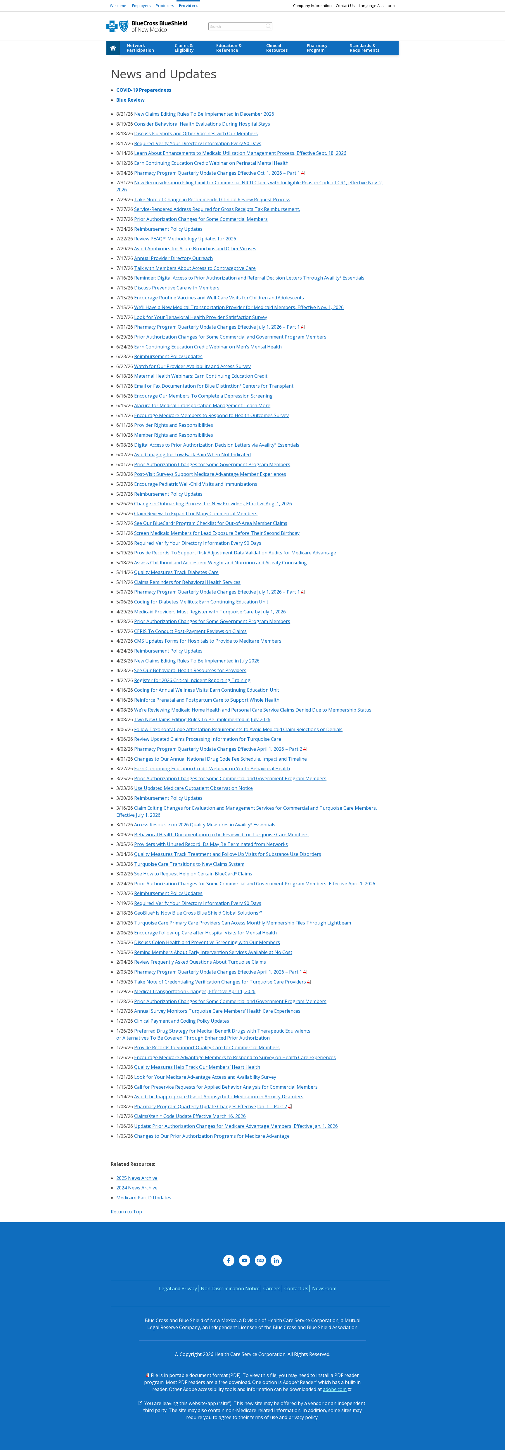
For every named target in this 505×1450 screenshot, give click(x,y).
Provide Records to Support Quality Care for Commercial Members (207, 1047)
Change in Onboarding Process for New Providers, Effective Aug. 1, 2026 (213, 503)
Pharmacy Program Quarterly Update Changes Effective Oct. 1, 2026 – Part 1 (217, 173)
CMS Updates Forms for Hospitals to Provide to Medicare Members (207, 641)
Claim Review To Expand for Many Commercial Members (195, 513)
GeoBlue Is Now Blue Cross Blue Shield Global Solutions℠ (198, 913)
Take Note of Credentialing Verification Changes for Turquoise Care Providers (220, 982)
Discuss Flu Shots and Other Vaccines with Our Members (196, 133)
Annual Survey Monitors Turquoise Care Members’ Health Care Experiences (217, 1011)
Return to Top (126, 1211)
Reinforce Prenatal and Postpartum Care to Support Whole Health (206, 700)
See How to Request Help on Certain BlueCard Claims (193, 873)
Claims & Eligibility (184, 48)
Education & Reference (229, 48)
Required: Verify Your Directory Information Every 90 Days (197, 143)
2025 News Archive (137, 1178)
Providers (188, 5)
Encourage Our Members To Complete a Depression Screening (203, 396)
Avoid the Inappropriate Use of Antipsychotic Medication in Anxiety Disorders (218, 1096)
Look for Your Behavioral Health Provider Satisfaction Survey (200, 317)
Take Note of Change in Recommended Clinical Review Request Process (212, 199)
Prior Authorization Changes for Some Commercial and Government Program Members (230, 337)
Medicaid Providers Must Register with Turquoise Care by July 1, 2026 (210, 611)
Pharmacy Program (317, 48)
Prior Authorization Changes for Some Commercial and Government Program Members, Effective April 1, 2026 (254, 883)
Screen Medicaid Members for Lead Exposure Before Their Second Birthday (217, 533)
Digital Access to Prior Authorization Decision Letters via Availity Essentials (216, 445)
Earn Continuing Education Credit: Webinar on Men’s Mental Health (208, 347)
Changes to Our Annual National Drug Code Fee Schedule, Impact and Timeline (220, 759)
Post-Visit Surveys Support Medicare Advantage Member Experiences (210, 474)
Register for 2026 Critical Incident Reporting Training (192, 680)
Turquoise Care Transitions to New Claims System (189, 864)
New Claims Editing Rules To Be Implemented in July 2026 (197, 661)
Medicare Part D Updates (143, 1197)
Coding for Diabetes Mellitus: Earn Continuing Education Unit (201, 602)
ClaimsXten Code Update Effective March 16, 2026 (190, 1116)
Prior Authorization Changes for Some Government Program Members (212, 464)
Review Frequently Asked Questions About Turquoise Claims (200, 962)
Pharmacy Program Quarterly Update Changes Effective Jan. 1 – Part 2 (210, 1106)
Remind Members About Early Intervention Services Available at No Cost (213, 952)
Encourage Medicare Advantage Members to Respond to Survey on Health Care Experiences (235, 1057)
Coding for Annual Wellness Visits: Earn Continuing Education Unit (206, 690)
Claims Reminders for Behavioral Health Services (187, 582)
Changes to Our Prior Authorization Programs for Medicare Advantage (212, 1136)
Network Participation (140, 48)
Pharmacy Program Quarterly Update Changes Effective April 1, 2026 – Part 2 (218, 749)
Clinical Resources (277, 48)
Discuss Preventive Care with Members (176, 288)
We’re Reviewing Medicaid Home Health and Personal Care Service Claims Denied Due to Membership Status (252, 710)
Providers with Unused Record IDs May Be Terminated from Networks (211, 844)
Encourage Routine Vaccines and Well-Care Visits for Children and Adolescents (219, 297)
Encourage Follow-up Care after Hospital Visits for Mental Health (205, 932)
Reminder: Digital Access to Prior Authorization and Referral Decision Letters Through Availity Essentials (249, 278)
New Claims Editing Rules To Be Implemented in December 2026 (204, 114)
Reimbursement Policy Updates (168, 229)
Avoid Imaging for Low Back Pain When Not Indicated (192, 454)
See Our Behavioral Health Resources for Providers (190, 670)
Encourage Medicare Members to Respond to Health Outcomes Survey (211, 415)
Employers (141, 5)
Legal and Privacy (178, 1288)
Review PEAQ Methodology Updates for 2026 (185, 238)
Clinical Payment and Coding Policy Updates (181, 1021)
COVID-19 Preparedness (143, 90)
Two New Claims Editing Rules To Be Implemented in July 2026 (202, 719)
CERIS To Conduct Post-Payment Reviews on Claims (190, 631)
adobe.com (335, 1389)
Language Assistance (378, 5)
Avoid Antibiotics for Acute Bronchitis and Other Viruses (195, 248)
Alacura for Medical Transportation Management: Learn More (202, 405)
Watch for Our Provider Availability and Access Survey (192, 366)
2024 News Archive (137, 1187)
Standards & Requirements (364, 48)
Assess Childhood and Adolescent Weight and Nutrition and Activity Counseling (220, 562)
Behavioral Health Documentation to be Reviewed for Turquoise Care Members (221, 834)
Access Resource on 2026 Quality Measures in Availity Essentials (204, 824)
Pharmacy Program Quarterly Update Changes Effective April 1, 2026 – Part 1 (218, 972)
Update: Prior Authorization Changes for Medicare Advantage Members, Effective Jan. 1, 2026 (236, 1126)
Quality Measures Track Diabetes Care (176, 572)
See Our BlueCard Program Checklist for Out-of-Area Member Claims (210, 523)
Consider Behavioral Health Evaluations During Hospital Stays (202, 124)
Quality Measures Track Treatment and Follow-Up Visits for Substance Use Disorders (227, 854)
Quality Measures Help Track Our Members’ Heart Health (197, 1067)
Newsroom (324, 1288)
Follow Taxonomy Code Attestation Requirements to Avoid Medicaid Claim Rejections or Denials (238, 729)
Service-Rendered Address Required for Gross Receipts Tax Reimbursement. (217, 209)
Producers (165, 5)
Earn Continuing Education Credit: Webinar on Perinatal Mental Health (211, 163)
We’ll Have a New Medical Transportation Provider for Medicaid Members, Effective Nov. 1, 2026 (239, 307)
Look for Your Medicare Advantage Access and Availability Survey (205, 1077)
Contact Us (345, 5)
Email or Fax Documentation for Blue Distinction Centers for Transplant (213, 386)
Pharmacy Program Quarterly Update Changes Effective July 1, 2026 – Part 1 (217, 327)
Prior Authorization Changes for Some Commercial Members (201, 219)
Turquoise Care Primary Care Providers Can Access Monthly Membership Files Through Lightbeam (242, 923)
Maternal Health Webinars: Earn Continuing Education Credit (200, 376)
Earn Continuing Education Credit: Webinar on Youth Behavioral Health (212, 768)
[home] (113, 48)
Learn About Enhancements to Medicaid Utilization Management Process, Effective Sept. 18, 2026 (240, 153)
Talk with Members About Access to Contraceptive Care (195, 268)
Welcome (118, 5)
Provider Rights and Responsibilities (173, 425)
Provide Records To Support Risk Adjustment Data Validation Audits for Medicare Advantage (235, 552)
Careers (272, 1288)
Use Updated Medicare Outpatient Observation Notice (193, 788)
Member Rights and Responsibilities (173, 435)
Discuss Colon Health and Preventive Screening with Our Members (207, 942)
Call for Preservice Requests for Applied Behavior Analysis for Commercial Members (226, 1087)
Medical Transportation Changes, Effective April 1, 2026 (194, 991)
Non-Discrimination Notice (230, 1288)
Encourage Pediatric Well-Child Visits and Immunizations (195, 484)
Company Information (312, 5)
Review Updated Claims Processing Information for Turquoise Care (207, 739)
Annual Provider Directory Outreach (173, 258)
